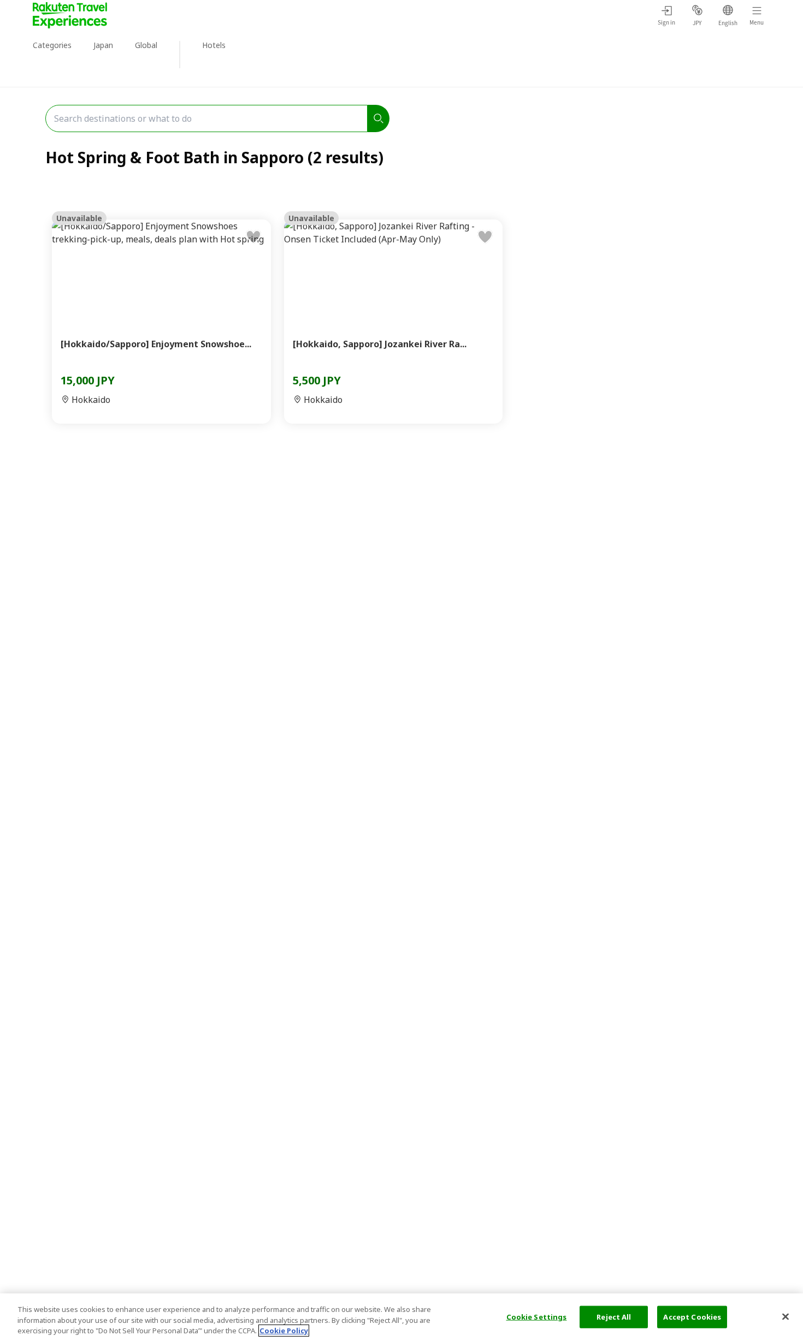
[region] (401, 1317)
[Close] (786, 1316)
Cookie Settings (536, 1316)
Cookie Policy (283, 1330)
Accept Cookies (692, 1316)
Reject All (614, 1316)
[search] (378, 118)
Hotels (214, 45)
